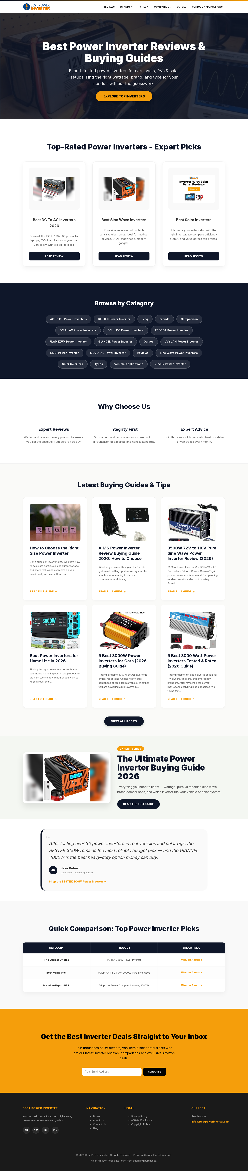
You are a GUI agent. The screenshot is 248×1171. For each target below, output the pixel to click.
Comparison (162, 6)
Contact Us (99, 1124)
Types (142, 6)
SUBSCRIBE (154, 1072)
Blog (145, 319)
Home (96, 1116)
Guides (182, 6)
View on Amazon (191, 959)
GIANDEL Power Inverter (115, 341)
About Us (98, 1120)
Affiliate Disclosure (141, 1120)
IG (45, 1130)
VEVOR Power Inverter (170, 364)
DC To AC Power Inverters (78, 330)
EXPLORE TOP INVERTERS (124, 96)
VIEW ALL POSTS (124, 721)
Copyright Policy (140, 1124)
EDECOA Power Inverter (171, 330)
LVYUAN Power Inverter (181, 341)
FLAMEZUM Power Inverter (68, 341)
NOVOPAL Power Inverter (108, 353)
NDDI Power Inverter (64, 353)
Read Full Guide (43, 591)
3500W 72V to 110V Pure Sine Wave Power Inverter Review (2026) (192, 553)
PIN (55, 1130)
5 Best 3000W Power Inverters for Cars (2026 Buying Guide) (123, 661)
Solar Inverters (72, 364)
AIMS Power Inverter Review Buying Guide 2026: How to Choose (120, 553)
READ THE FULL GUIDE (138, 804)
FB (26, 1130)
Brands (164, 319)
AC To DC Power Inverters (68, 319)
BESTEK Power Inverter (114, 319)
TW (36, 1130)
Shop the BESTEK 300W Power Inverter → (77, 881)
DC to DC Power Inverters (126, 330)
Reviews (109, 6)
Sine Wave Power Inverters (179, 353)
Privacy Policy (139, 1116)
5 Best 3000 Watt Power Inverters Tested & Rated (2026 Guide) (192, 661)
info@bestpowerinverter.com (210, 1121)
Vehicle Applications (207, 6)
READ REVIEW (54, 256)
